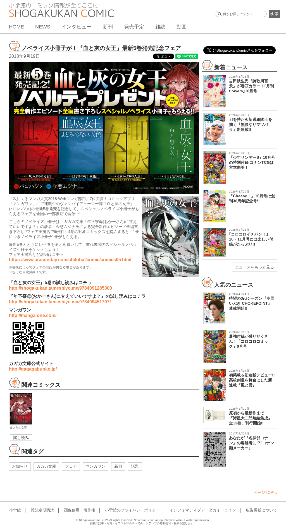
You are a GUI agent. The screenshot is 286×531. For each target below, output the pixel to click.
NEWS (42, 27)
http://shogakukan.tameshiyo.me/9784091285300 (60, 288)
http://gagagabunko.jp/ (33, 369)
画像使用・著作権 (79, 510)
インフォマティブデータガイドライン (203, 510)
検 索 (274, 14)
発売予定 (134, 27)
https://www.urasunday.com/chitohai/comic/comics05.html (70, 259)
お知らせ (20, 466)
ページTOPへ (265, 492)
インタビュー (76, 27)
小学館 (15, 510)
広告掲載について (261, 510)
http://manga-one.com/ (32, 315)
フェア (71, 466)
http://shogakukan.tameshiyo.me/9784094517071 (60, 301)
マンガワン (95, 466)
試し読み (21, 437)
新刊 (108, 27)
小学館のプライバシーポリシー (132, 510)
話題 (135, 466)
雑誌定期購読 (42, 510)
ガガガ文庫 (46, 466)
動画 (182, 27)
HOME (16, 27)
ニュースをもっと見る (254, 267)
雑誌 (160, 27)
